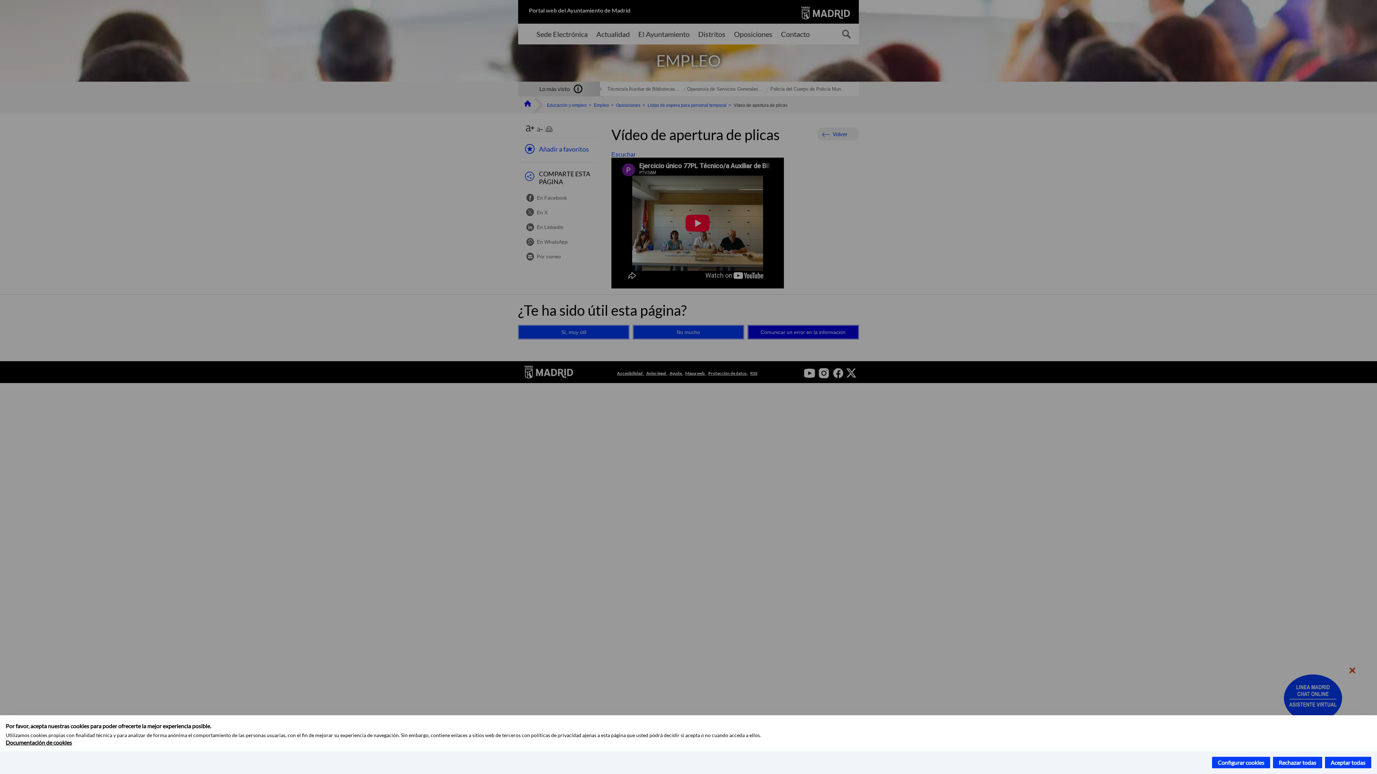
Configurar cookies (1241, 762)
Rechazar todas (1297, 762)
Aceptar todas (1348, 762)
